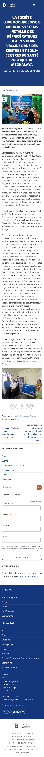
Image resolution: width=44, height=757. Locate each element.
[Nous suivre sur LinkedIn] (18, 712)
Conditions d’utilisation (22, 737)
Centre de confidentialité (21, 734)
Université (6, 649)
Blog (4, 456)
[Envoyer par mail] (27, 406)
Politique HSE (33, 749)
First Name (6, 515)
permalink (15, 419)
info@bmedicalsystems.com (20, 699)
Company (6, 536)
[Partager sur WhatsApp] (12, 406)
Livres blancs (7, 479)
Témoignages (8, 470)
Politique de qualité (14, 749)
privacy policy (22, 548)
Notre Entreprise (9, 597)
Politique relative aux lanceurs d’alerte (22, 746)
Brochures (6, 631)
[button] (34, 4)
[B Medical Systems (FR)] (9, 5)
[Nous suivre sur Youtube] (23, 712)
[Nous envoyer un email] (13, 712)
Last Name (6, 526)
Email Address (7, 504)
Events (5, 461)
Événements (7, 616)
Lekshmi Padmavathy (28, 576)
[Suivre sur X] (9, 712)
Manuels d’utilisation (11, 667)
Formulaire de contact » (12, 705)
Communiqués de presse (28, 416)
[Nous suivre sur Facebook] (4, 712)
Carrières (6, 607)
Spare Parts (7, 663)
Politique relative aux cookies (22, 740)
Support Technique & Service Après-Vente (20, 658)
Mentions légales (22, 752)
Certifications (8, 611)
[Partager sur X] (22, 406)
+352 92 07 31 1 (12, 696)
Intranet (5, 654)
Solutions (6, 602)
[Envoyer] (39, 487)
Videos (5, 475)
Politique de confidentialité (22, 743)
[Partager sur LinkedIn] (31, 406)
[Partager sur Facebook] (17, 406)
